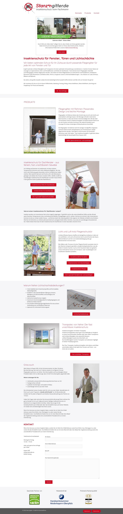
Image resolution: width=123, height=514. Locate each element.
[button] (79, 140)
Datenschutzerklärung (71, 47)
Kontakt (96, 13)
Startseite (78, 13)
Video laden (61, 52)
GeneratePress (42, 510)
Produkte (88, 13)
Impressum (87, 511)
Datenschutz (96, 511)
